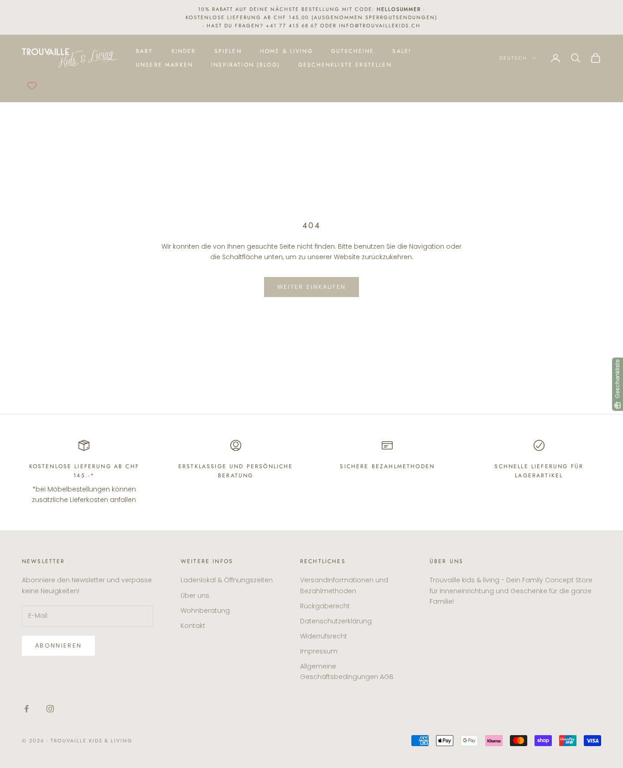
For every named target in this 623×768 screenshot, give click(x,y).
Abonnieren (58, 645)
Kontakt (193, 625)
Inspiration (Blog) (245, 65)
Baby (144, 51)
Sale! (401, 51)
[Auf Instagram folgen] (50, 708)
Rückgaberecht (325, 606)
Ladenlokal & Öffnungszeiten (227, 580)
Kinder (183, 51)
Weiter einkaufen (311, 286)
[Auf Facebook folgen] (26, 708)
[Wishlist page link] (31, 85)
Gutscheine (352, 51)
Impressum (318, 651)
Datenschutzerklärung (336, 621)
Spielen (228, 51)
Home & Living (286, 51)
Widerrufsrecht (323, 636)
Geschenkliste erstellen (345, 65)
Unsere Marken (164, 65)
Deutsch (513, 58)
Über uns (195, 595)
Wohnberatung (205, 610)
